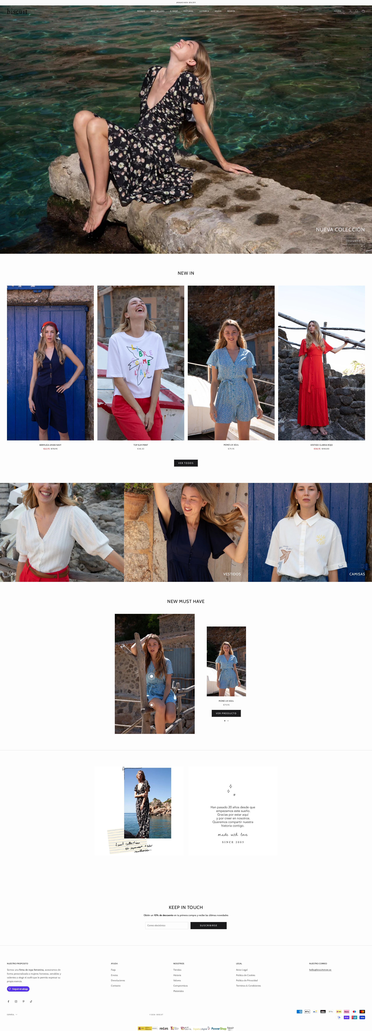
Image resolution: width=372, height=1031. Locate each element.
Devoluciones (118, 980)
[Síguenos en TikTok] (31, 1001)
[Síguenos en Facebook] (8, 1001)
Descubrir (353, 241)
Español (337, 11)
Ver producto (226, 713)
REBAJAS (141, 11)
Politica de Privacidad (247, 980)
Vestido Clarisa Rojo (321, 445)
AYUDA (218, 11)
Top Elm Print (141, 445)
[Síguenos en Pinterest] (23, 1001)
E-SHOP (174, 11)
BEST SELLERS (157, 11)
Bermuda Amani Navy (50, 445)
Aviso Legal (242, 969)
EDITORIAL (189, 11)
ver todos (186, 463)
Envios (114, 975)
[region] (186, 129)
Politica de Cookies (245, 975)
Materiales (178, 991)
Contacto (115, 985)
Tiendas (177, 969)
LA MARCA (204, 11)
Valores (177, 980)
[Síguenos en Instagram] (16, 1001)
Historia (177, 975)
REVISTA (231, 11)
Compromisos (180, 985)
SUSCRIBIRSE (208, 925)
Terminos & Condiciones (248, 985)
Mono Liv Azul (231, 445)
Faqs (113, 969)
